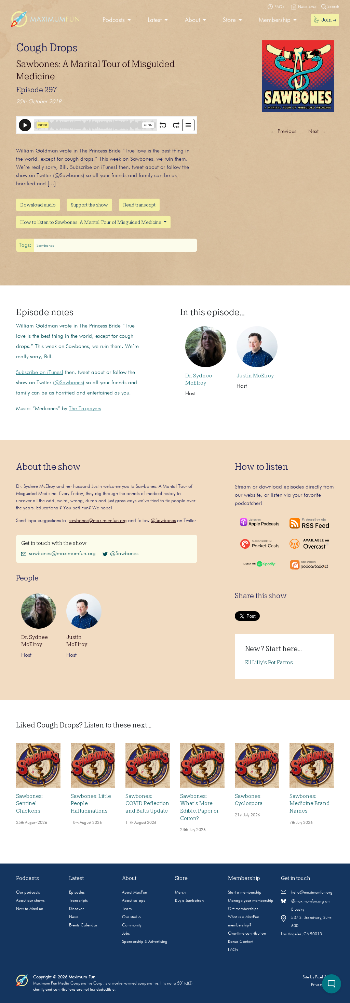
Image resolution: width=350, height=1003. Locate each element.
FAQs (233, 950)
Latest (155, 20)
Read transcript (139, 205)
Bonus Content (240, 942)
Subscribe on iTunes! (39, 372)
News (74, 917)
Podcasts (114, 20)
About (192, 20)
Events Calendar (83, 925)
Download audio (38, 205)
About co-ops (133, 901)
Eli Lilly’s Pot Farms (269, 662)
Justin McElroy (255, 376)
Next (317, 131)
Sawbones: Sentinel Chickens (29, 803)
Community (132, 925)
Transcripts (78, 901)
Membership (275, 20)
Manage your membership (250, 901)
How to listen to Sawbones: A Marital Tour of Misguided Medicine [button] (91, 222)
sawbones (45, 246)
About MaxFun (134, 893)
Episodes (77, 893)
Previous (283, 131)
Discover (76, 909)
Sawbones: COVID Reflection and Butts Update (147, 803)
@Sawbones (68, 383)
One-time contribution (247, 934)
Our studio (131, 917)
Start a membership (244, 893)
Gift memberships (243, 909)
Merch (180, 893)
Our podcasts (28, 893)
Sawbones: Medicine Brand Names (310, 803)
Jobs (126, 934)
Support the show (89, 205)
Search (332, 7)
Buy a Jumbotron (189, 901)
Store (229, 20)
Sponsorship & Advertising (144, 942)
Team (127, 909)
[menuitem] (117, 20)
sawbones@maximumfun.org (98, 520)
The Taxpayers (85, 409)
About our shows (30, 901)
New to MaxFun (29, 909)
